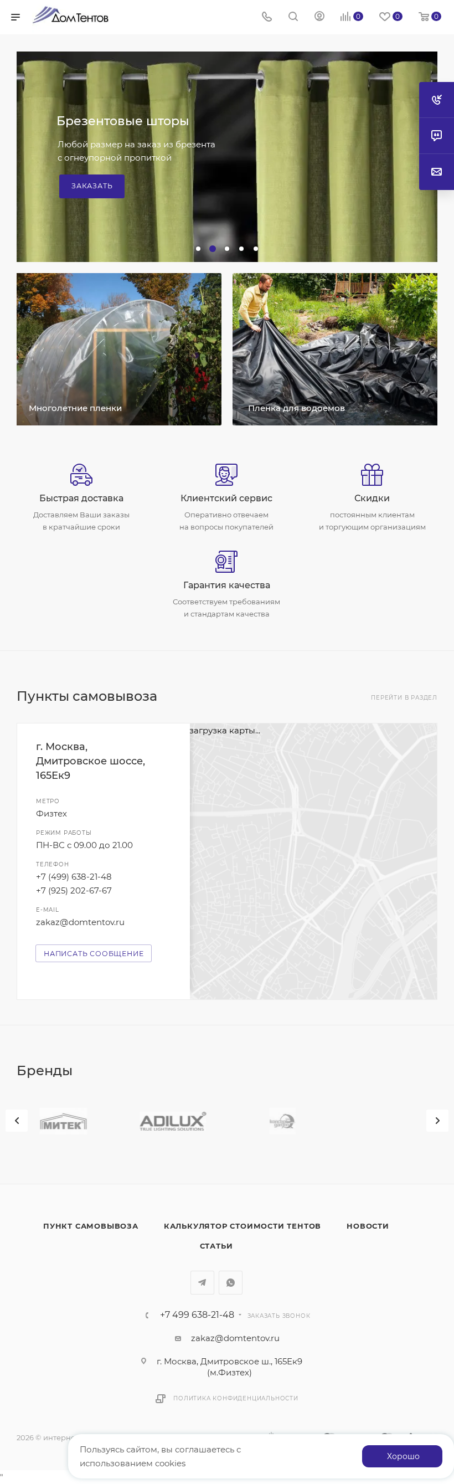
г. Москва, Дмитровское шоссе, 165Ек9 (90, 761)
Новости (368, 1225)
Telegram (202, 1283)
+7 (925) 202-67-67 (74, 890)
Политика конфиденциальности (235, 1398)
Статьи (216, 1245)
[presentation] (17, 1121)
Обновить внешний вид (134, 138)
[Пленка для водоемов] (337, 349)
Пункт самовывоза (90, 1225)
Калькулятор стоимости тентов (242, 1225)
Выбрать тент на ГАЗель (124, 169)
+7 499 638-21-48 (197, 1315)
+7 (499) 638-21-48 (74, 876)
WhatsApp (231, 1283)
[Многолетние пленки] (117, 349)
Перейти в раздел (404, 697)
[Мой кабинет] (319, 17)
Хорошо (403, 1456)
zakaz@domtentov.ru (80, 922)
